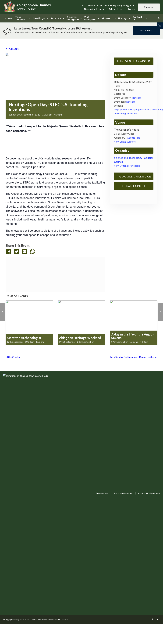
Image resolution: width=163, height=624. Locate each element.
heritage (130, 101)
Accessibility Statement (149, 493)
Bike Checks (13, 357)
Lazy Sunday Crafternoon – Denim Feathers (133, 357)
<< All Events (13, 48)
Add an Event (116, 8)
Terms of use (102, 493)
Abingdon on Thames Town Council (28, 619)
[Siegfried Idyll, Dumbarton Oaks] (2, 312)
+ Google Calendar (133, 176)
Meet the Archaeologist (24, 338)
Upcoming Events (94, 8)
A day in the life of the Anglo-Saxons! (132, 336)
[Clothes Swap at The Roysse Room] (160, 312)
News (131, 8)
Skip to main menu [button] (81, 426)
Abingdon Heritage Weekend (80, 338)
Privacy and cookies (123, 493)
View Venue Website (125, 141)
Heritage (137, 97)
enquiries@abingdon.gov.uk (119, 5)
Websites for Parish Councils (56, 619)
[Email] (24, 251)
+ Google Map (132, 137)
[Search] (158, 18)
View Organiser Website (127, 165)
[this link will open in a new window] (9, 251)
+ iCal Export (134, 185)
